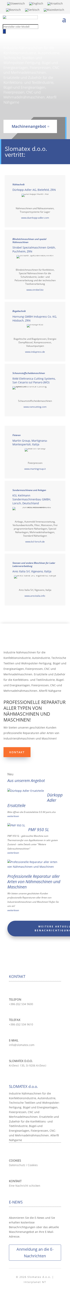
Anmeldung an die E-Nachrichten (35, 1252)
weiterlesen (13, 816)
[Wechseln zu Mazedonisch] (54, 10)
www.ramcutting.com (35, 406)
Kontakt (17, 752)
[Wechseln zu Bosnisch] (13, 10)
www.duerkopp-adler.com (35, 217)
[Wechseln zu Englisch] (36, 4)
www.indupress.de (35, 351)
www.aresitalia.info (35, 595)
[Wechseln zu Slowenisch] (16, 4)
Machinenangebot (29, 126)
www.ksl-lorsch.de (35, 541)
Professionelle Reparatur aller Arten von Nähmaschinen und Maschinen (33, 882)
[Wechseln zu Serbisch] (32, 10)
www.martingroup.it (35, 468)
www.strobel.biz (35, 289)
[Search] (4, 31)
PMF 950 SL (38, 829)
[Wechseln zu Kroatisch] (55, 4)
